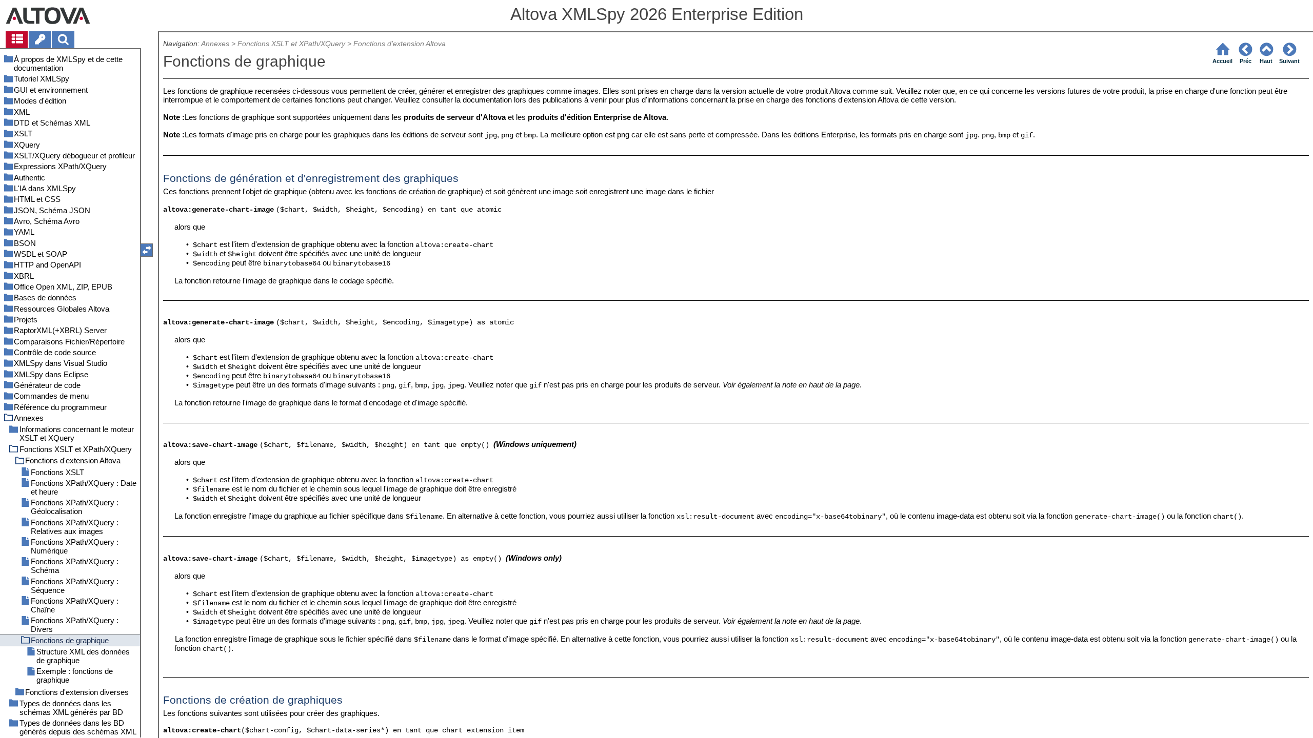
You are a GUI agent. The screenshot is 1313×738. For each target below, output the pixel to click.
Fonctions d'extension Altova (399, 44)
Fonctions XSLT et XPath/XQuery (291, 44)
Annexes (215, 44)
